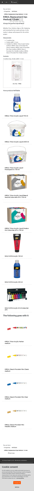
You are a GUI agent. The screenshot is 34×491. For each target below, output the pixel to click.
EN (7, 2)
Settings (17, 487)
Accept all (17, 482)
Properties (7, 11)
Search (15, 2)
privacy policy (20, 478)
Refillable (14, 11)
